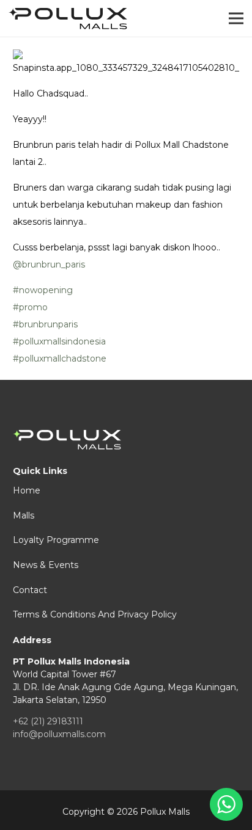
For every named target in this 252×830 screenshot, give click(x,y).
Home (26, 490)
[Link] (68, 18)
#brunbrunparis (45, 324)
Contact (30, 589)
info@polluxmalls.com (59, 734)
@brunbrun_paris (49, 264)
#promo (30, 307)
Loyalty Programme (56, 539)
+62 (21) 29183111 (48, 721)
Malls (23, 515)
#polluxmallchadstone (59, 358)
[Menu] (236, 18)
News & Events (45, 564)
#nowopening (43, 290)
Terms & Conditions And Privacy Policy (95, 614)
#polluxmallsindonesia (59, 341)
